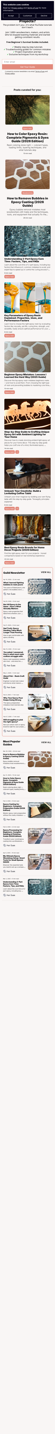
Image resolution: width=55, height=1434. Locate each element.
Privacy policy (17, 8)
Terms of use (32, 8)
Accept (11, 15)
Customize (27, 15)
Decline (44, 15)
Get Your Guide (27, 67)
